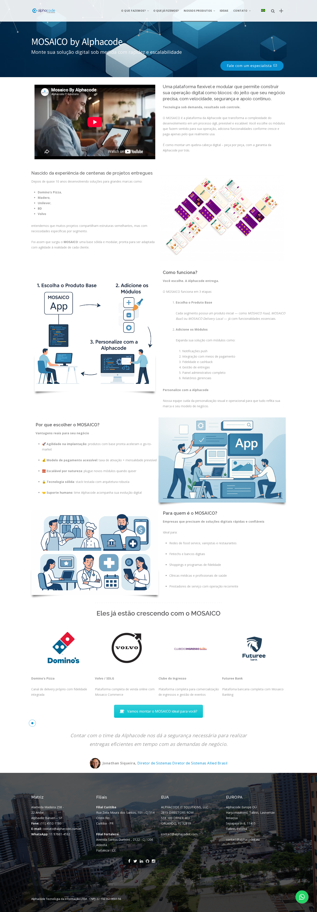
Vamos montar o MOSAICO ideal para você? (162, 711)
